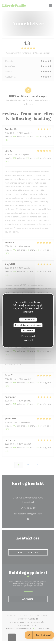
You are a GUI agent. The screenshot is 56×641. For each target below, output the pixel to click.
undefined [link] (28, 340)
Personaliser (28, 330)
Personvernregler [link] (29, 336)
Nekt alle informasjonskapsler (28, 325)
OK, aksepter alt (28, 319)
